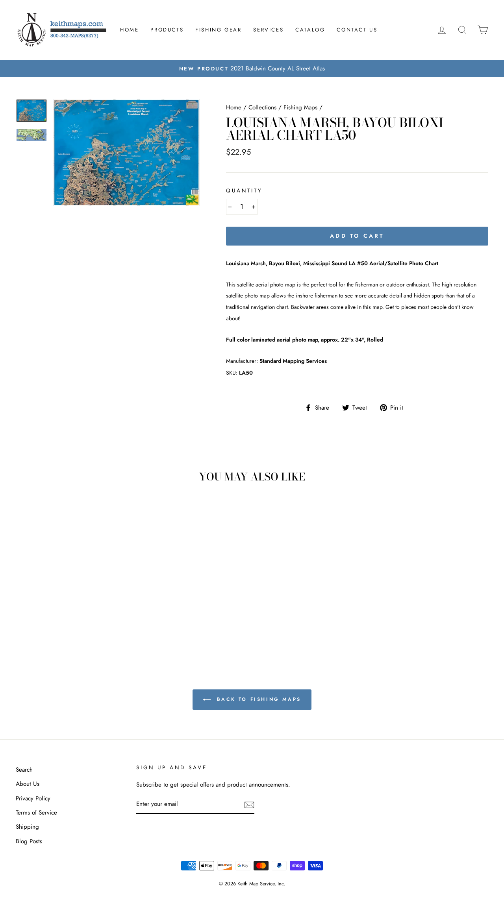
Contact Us (357, 29)
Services (268, 29)
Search (24, 769)
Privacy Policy (33, 798)
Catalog (310, 29)
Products (166, 29)
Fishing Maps (300, 107)
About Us (27, 784)
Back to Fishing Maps (257, 699)
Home (129, 29)
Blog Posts (29, 841)
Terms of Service (36, 812)
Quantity (244, 190)
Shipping (27, 826)
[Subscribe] (249, 804)
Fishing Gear (218, 29)
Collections (262, 107)
